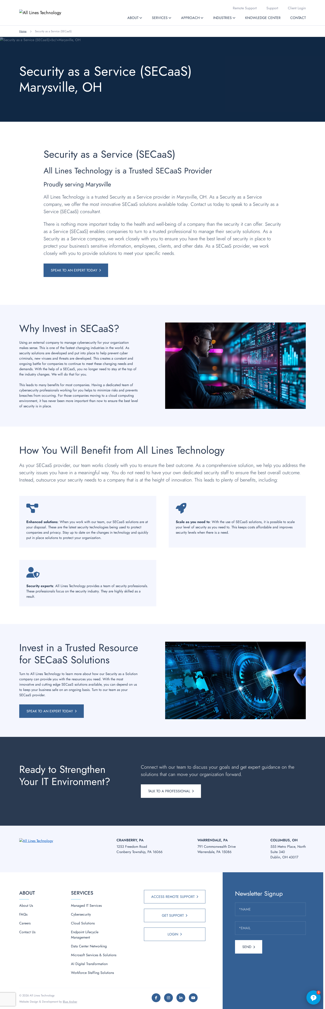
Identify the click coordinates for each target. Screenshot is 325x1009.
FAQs (23, 914)
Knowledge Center (263, 17)
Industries (222, 17)
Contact (298, 17)
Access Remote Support (173, 896)
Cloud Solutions (83, 923)
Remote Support (245, 8)
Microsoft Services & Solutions (93, 955)
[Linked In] (180, 997)
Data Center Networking (89, 946)
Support (272, 8)
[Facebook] (156, 997)
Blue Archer (70, 1002)
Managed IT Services (86, 905)
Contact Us (27, 932)
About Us (26, 905)
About (132, 17)
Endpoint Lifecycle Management (84, 934)
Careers (25, 923)
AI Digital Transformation (89, 963)
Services (160, 17)
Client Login (297, 8)
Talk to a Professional (169, 791)
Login (173, 934)
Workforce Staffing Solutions (92, 972)
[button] (140, 17)
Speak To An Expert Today (74, 270)
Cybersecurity (81, 914)
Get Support (173, 915)
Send (246, 946)
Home (23, 31)
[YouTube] (193, 997)
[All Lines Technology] (49, 12)
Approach (190, 17)
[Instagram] (168, 997)
